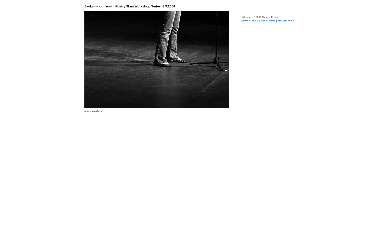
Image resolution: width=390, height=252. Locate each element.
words (272, 20)
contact (282, 20)
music (255, 20)
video (264, 20)
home (291, 20)
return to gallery (93, 111)
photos (246, 20)
